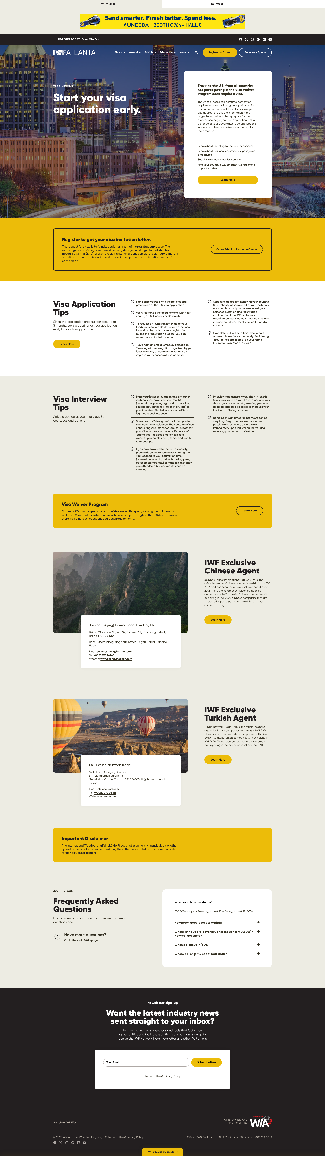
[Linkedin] (264, 39)
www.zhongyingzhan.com (116, 658)
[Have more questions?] (57, 937)
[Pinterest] (258, 39)
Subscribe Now (206, 1062)
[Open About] (124, 52)
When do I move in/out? (191, 945)
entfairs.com (108, 796)
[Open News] (188, 52)
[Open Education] (175, 52)
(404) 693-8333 (263, 1137)
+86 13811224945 (104, 655)
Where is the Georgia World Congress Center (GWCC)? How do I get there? (214, 933)
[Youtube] (270, 39)
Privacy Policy (172, 1076)
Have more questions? (85, 934)
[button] (217, 902)
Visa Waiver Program (127, 511)
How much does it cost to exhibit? (199, 923)
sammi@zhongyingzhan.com (114, 651)
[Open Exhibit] (155, 52)
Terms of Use (153, 1076)
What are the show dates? (193, 902)
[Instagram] (252, 39)
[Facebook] (240, 39)
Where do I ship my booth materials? (201, 954)
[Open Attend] (140, 52)
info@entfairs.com (108, 789)
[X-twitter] (246, 39)
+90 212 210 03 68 (105, 792)
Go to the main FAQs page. (81, 940)
